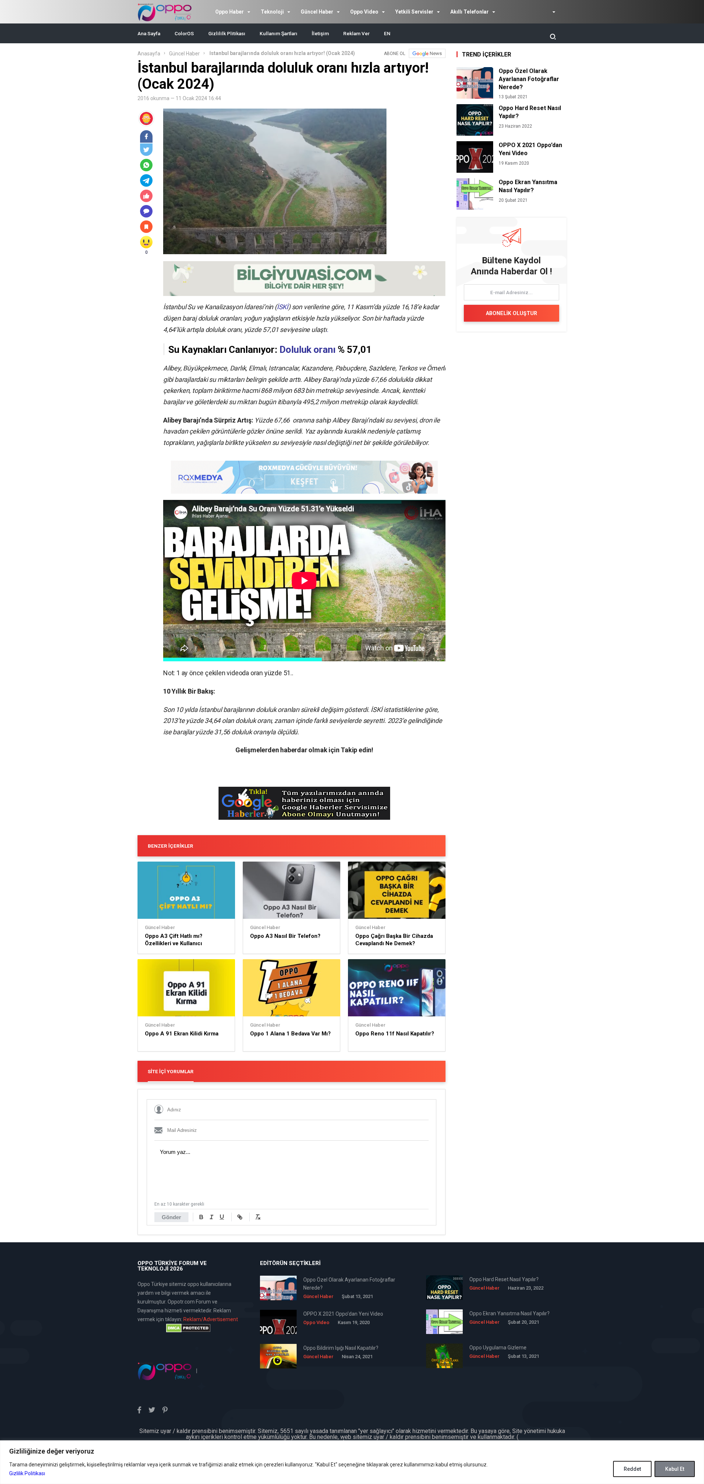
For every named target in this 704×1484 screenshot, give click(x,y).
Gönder (171, 1217)
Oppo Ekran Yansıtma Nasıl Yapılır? (528, 186)
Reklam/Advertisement (210, 1319)
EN (387, 33)
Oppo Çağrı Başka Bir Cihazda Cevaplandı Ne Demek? (394, 940)
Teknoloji (272, 12)
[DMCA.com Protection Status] (188, 1328)
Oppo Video (364, 12)
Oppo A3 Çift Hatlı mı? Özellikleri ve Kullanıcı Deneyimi (173, 940)
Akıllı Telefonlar (469, 12)
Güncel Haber (317, 12)
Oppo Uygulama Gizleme (498, 1347)
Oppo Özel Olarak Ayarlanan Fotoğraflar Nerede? (529, 79)
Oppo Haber (229, 12)
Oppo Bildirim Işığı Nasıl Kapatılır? (340, 1348)
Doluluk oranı (307, 349)
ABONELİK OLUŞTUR (511, 313)
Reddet (632, 1469)
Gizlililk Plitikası (226, 33)
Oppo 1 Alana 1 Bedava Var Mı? (290, 1033)
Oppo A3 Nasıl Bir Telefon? (285, 936)
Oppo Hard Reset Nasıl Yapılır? (530, 112)
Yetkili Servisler (414, 12)
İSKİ (282, 307)
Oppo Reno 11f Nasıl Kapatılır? (394, 1033)
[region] (352, 1462)
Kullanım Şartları (278, 33)
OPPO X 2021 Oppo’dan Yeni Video (530, 149)
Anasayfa (149, 53)
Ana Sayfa (149, 33)
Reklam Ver (356, 33)
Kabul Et (674, 1469)
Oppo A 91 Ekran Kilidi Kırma (182, 1033)
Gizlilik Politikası (27, 1473)
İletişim (320, 33)
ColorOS (184, 33)
